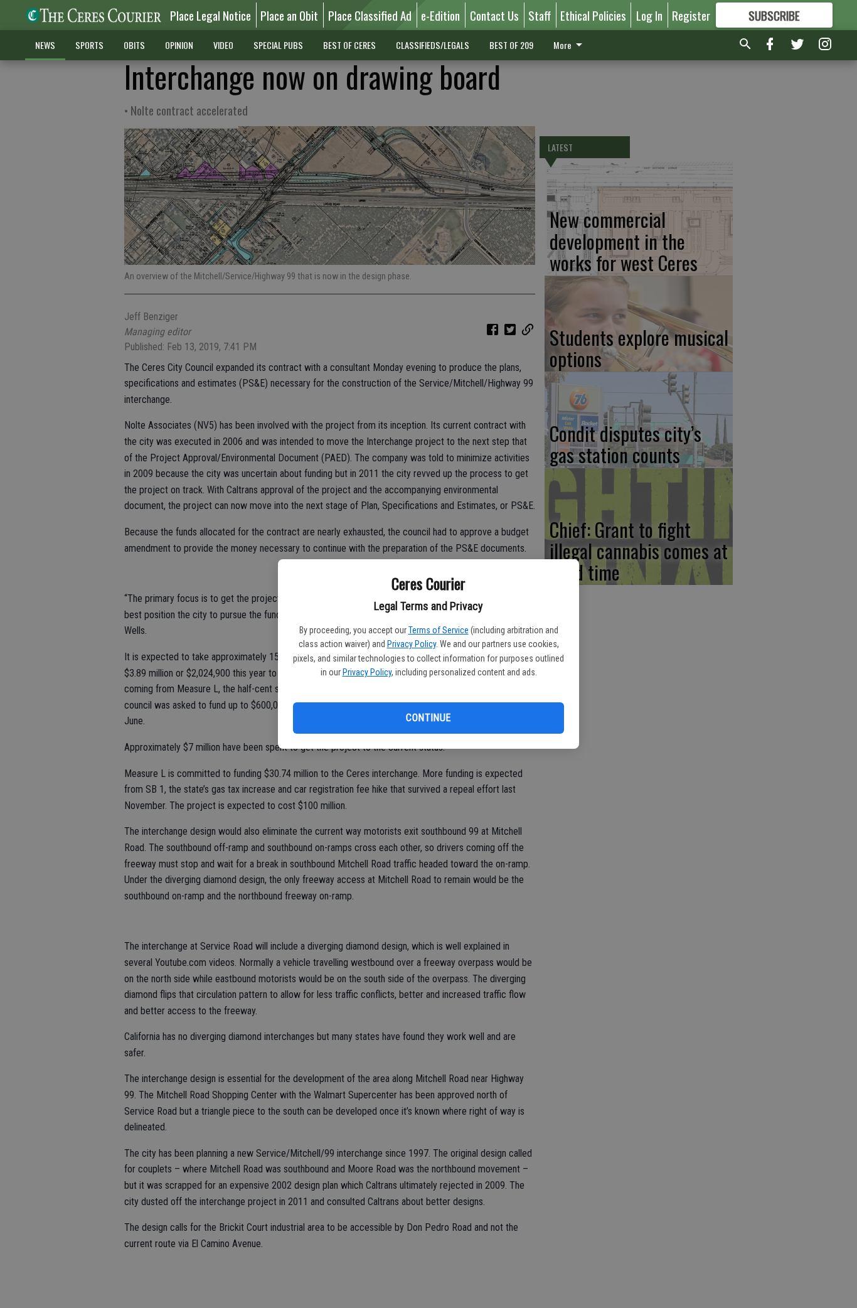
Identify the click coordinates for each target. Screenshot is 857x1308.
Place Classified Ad (370, 15)
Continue (428, 718)
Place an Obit (289, 15)
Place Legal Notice (210, 15)
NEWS (45, 44)
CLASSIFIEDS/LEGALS (432, 44)
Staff (539, 15)
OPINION (179, 44)
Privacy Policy (411, 644)
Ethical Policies (593, 15)
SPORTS (89, 44)
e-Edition (440, 15)
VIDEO (223, 44)
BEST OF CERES (349, 44)
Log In (649, 15)
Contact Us (494, 15)
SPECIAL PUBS (278, 44)
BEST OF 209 (511, 44)
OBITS (134, 44)
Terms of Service (438, 630)
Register (691, 15)
